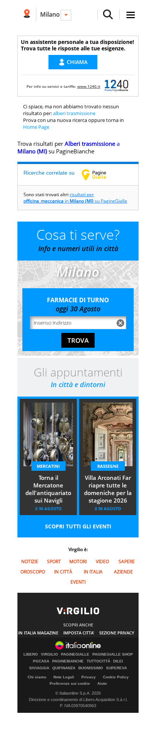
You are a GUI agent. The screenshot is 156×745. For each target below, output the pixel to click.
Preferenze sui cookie (70, 683)
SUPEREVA (116, 668)
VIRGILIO (49, 654)
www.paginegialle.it (99, 174)
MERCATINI (48, 466)
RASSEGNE (108, 466)
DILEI (118, 661)
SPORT (54, 561)
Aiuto (102, 683)
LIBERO (30, 654)
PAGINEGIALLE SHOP (112, 654)
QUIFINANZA (63, 668)
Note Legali (63, 677)
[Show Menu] (130, 15)
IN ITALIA (93, 572)
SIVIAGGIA (39, 668)
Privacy (88, 677)
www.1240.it (88, 86)
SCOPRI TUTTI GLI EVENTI (78, 526)
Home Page (36, 126)
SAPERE (127, 561)
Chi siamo (37, 677)
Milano (50, 14)
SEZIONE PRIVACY (116, 633)
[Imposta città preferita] (26, 15)
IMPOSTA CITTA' (78, 633)
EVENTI (78, 582)
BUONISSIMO (90, 668)
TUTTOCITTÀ (98, 661)
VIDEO (102, 561)
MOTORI (78, 561)
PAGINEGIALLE (75, 654)
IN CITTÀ (63, 572)
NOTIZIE (29, 561)
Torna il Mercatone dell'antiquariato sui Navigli (48, 489)
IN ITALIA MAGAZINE (38, 633)
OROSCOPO (32, 572)
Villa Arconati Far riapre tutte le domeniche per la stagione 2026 (108, 489)
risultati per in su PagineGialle (75, 197)
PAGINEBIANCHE (68, 661)
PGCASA (41, 661)
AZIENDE (123, 572)
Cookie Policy (116, 677)
